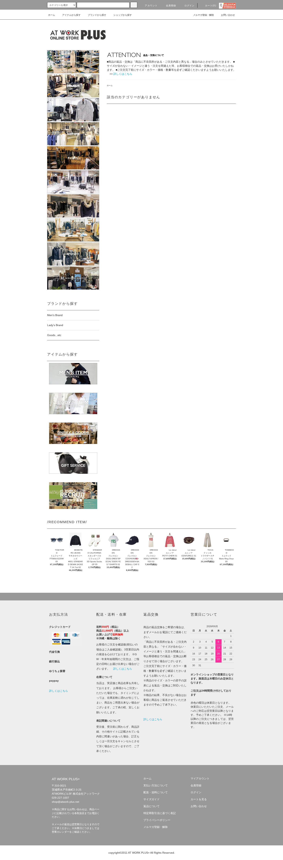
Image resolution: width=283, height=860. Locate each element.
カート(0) (210, 5)
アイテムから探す (71, 15)
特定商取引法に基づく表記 (159, 813)
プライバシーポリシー (156, 820)
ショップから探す (122, 15)
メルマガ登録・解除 (203, 15)
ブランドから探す (97, 15)
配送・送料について (155, 792)
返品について (151, 806)
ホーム (51, 15)
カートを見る (199, 799)
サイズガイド (151, 799)
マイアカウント (200, 778)
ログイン (189, 5)
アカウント (151, 5)
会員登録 (171, 5)
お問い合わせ (228, 15)
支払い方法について (155, 785)
